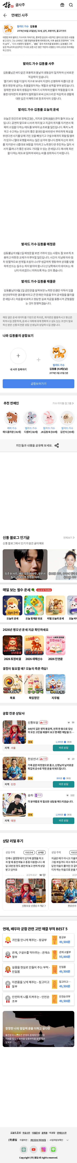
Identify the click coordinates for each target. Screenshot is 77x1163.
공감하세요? (34, 875)
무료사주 (26, 1132)
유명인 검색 (71, 5)
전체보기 (67, 537)
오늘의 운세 (15, 1132)
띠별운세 (36, 1132)
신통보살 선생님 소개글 (33, 905)
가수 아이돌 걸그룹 (61, 403)
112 (72, 795)
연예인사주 (61, 1132)
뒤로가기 (5, 15)
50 (73, 722)
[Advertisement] (38, 198)
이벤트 (62, 5)
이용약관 (23, 1140)
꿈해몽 (44, 1132)
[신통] (7, 5)
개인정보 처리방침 (38, 1140)
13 (73, 758)
